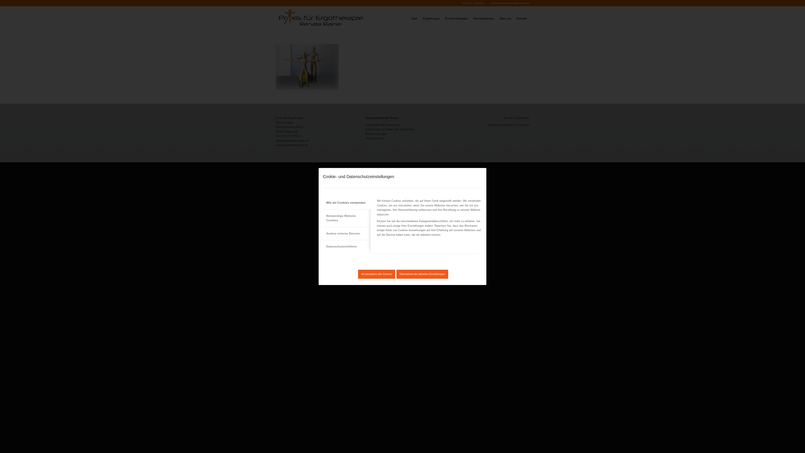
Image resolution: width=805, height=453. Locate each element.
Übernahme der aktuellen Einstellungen (422, 274)
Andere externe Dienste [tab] (343, 233)
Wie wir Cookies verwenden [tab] (346, 202)
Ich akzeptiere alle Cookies (376, 274)
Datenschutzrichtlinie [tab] (341, 246)
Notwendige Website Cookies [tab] (341, 218)
